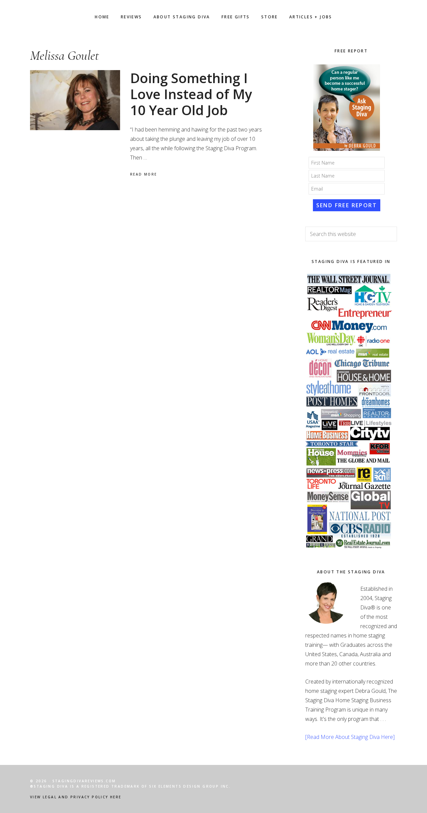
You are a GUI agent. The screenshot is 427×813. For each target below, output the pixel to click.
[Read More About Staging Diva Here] (350, 737)
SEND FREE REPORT (346, 205)
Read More (143, 174)
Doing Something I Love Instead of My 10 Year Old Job (191, 94)
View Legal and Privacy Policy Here (75, 797)
